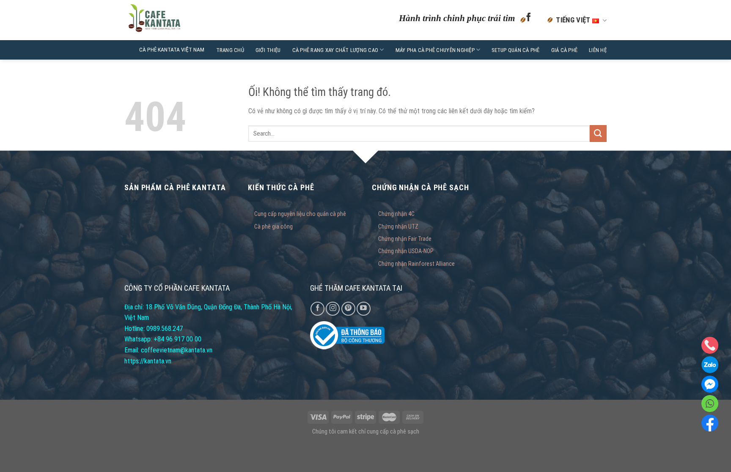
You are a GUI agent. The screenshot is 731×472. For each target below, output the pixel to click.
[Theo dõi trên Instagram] (333, 309)
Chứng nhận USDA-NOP (406, 251)
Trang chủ (230, 50)
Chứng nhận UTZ (398, 226)
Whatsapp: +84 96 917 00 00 (162, 339)
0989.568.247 (164, 329)
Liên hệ (598, 50)
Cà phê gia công (273, 226)
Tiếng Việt (574, 20)
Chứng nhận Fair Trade (404, 238)
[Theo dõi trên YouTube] (364, 309)
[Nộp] (598, 133)
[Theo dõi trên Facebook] (528, 20)
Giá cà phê (564, 50)
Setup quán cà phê (515, 50)
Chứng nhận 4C (396, 213)
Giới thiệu (268, 50)
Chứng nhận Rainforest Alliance (416, 263)
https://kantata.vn (147, 361)
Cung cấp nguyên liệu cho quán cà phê (300, 213)
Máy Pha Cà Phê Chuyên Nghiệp (435, 50)
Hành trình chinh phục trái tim (457, 18)
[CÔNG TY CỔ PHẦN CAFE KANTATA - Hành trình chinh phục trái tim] (176, 20)
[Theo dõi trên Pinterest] (348, 309)
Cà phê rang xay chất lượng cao (335, 50)
